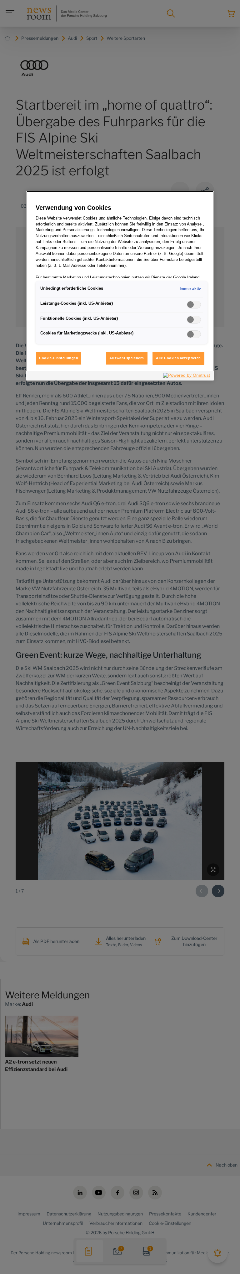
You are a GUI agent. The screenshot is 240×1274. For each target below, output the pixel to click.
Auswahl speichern (126, 358)
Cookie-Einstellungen (58, 358)
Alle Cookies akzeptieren (178, 358)
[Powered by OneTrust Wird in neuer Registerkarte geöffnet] (187, 377)
